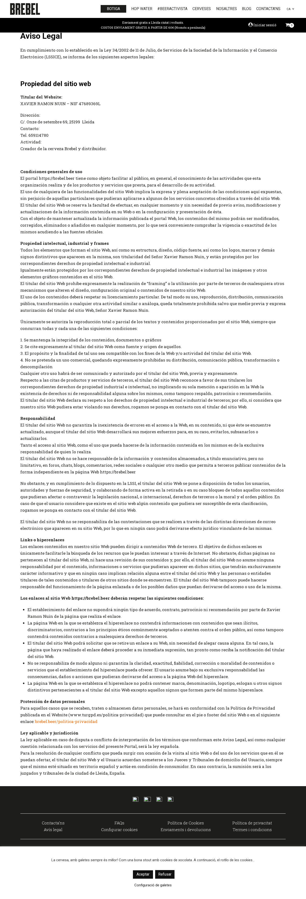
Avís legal (53, 829)
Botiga (113, 8)
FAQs (119, 823)
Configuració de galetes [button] (153, 885)
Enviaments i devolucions (186, 829)
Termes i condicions (252, 829)
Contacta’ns (268, 8)
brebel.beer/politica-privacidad (66, 721)
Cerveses (201, 8)
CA (288, 9)
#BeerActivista (172, 8)
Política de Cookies (186, 823)
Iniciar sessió (264, 25)
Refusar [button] (164, 874)
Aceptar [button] (143, 874)
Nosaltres (226, 8)
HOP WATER (141, 8)
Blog (246, 8)
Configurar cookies (119, 829)
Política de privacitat (252, 823)
